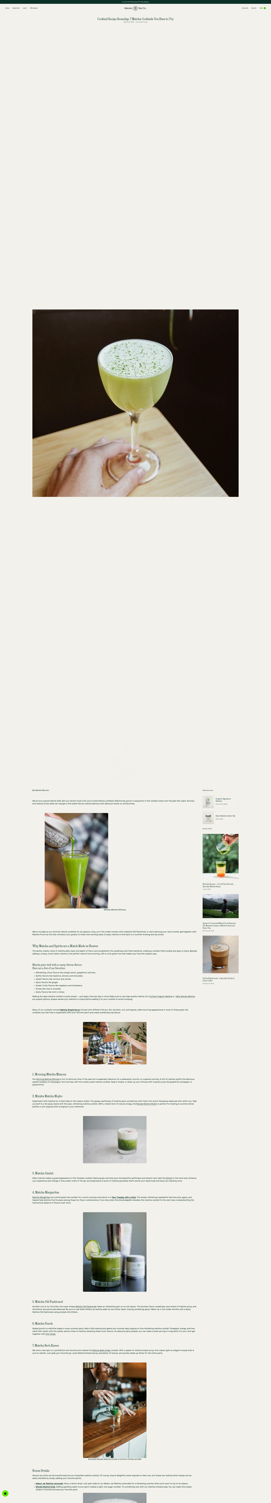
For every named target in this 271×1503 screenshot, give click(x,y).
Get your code (147, 768)
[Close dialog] (157, 731)
